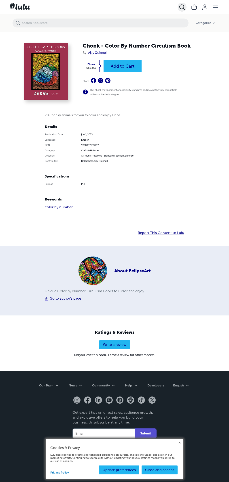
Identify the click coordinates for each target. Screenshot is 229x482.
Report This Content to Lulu (161, 233)
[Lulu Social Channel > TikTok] (141, 400)
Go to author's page (65, 298)
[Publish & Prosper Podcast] (130, 400)
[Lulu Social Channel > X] (152, 400)
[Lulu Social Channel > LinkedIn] (98, 400)
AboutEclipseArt (132, 270)
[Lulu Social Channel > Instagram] (77, 400)
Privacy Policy (59, 472)
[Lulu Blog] (119, 400)
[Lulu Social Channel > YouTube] (109, 400)
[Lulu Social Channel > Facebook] (87, 400)
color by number (59, 207)
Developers (155, 385)
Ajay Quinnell (97, 52)
